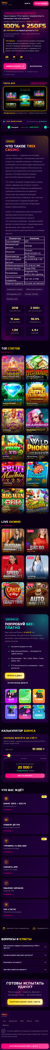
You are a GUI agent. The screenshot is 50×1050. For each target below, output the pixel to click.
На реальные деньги (18, 683)
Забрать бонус (13, 66)
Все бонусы (36, 66)
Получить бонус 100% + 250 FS (25, 1002)
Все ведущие (6, 525)
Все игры (5, 352)
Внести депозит (25, 776)
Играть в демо (14, 675)
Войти (27, 3)
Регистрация (41, 3)
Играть (38, 1042)
